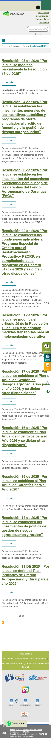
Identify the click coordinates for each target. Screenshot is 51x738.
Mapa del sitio (25, 653)
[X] (38, 7)
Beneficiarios (42, 15)
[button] (25, 733)
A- (48, 375)
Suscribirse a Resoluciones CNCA (3, 622)
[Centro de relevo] (14, 677)
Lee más (10, 82)
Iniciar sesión (43, 12)
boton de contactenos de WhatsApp (15, 723)
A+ (48, 381)
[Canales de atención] (47, 366)
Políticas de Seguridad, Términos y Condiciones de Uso (25, 665)
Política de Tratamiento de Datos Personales (24, 658)
